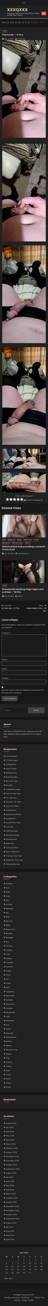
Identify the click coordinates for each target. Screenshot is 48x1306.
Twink (8, 1074)
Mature (8, 1041)
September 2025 (13, 1169)
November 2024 (12, 1210)
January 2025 (11, 1202)
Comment (6, 633)
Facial (8, 975)
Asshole (9, 904)
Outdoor (9, 1062)
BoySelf (9, 785)
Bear (8, 917)
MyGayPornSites (12, 835)
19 (41, 1266)
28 (12, 1272)
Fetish (4, 31)
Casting (9, 950)
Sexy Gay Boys (12, 847)
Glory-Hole (10, 995)
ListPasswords (12, 831)
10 (30, 1263)
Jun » (11, 1278)
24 (30, 1269)
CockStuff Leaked (13, 789)
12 (41, 1263)
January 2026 (11, 1152)
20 (6, 1269)
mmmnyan (21, 39)
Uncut (8, 1079)
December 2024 (12, 1206)
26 (41, 1269)
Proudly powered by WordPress (17, 1297)
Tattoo (8, 1066)
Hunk (8, 1016)
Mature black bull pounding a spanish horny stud (23, 548)
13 (6, 1266)
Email (4, 669)
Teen (8, 1070)
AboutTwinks (11, 768)
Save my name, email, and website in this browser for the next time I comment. (23, 691)
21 (12, 1269)
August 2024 (11, 1223)
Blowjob (9, 933)
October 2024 (11, 1214)
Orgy (8, 1058)
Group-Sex (10, 1004)
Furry (8, 987)
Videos (27, 543)
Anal (4, 539)
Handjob (9, 1008)
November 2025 (12, 1160)
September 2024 (13, 1219)
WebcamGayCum (13, 864)
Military (9, 1045)
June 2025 (10, 1181)
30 (24, 1272)
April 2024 (10, 1239)
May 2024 (10, 1235)
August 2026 (11, 1123)
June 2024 (10, 1231)
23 (24, 1269)
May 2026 (10, 1135)
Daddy (8, 971)
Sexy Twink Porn (13, 852)
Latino (8, 1029)
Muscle (8, 1054)
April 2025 (10, 1190)
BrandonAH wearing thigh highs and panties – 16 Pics (23, 591)
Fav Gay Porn (11, 798)
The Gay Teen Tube (14, 856)
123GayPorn (11, 764)
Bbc (7, 912)
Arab (8, 892)
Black (19, 539)
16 (24, 1266)
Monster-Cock (17, 543)
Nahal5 (19, 596)
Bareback (11, 539)
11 (35, 1263)
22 (18, 1269)
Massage (9, 1033)
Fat (7, 979)
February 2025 (12, 1198)
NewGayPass (11, 839)
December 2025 (12, 1156)
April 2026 (10, 1140)
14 (12, 1266)
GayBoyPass (11, 810)
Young (8, 1087)
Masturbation (11, 1037)
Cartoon (9, 946)
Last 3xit (9, 827)
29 (18, 1272)
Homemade (10, 1012)
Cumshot (9, 966)
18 (35, 1266)
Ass (7, 900)
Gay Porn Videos (12, 806)
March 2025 (11, 1194)
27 (6, 1272)
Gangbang (10, 991)
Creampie (9, 962)
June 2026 (10, 1131)
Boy (7, 942)
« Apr (6, 1278)
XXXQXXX (17, 10)
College (9, 958)
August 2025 (11, 1173)
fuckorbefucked (23, 553)
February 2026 (12, 1148)
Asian (8, 896)
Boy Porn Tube (12, 781)
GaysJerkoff (10, 818)
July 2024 (10, 1227)
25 (35, 1269)
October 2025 (11, 1165)
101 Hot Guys (11, 756)
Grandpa (9, 1000)
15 (18, 1266)
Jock (7, 1025)
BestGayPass (11, 773)
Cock (8, 954)
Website (5, 678)
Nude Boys (10, 843)
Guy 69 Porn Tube (13, 822)
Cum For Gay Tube (13, 793)
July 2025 (10, 1177)
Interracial (6, 543)
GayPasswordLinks (13, 814)
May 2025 (10, 1185)
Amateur (9, 883)
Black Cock (28, 539)
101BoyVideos (12, 760)
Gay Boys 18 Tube (13, 802)
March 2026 (11, 1144)
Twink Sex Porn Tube (14, 860)
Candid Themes (27, 1300)
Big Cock (9, 921)
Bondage (9, 937)
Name (5, 659)
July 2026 (10, 1127)
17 (30, 1266)
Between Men (11, 777)
